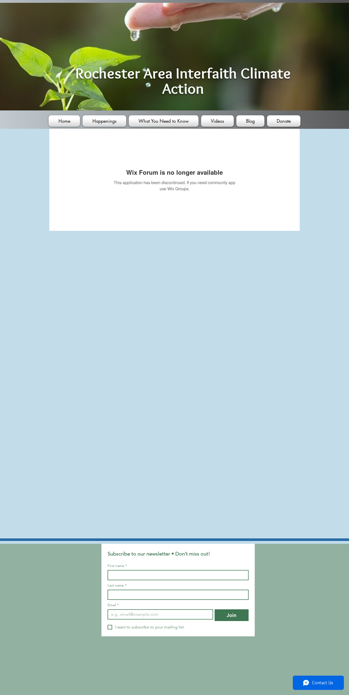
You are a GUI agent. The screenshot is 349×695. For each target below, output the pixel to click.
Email (113, 605)
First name (117, 566)
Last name (117, 585)
